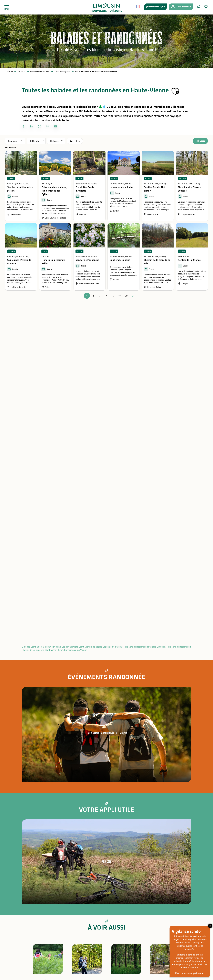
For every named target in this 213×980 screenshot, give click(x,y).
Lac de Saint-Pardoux (113, 646)
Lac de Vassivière (70, 646)
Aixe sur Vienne (79, 649)
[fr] (138, 7)
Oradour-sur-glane (52, 646)
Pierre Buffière (65, 649)
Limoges (26, 646)
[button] (198, 6)
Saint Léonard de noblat (90, 646)
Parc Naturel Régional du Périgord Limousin (145, 646)
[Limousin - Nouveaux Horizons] (106, 7)
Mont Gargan (51, 649)
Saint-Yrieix (36, 646)
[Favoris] (206, 6)
